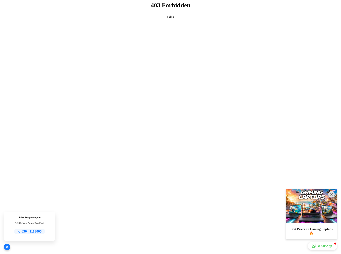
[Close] (331, 194)
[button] (7, 247)
